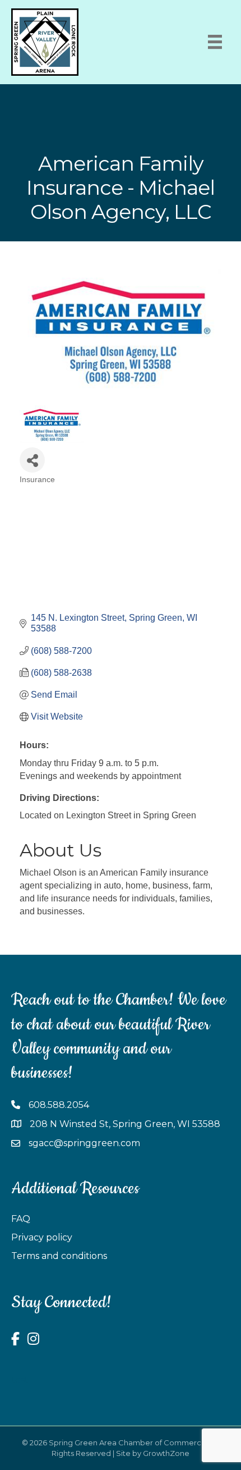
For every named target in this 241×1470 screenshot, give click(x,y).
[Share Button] (32, 460)
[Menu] (215, 42)
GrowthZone (166, 1453)
